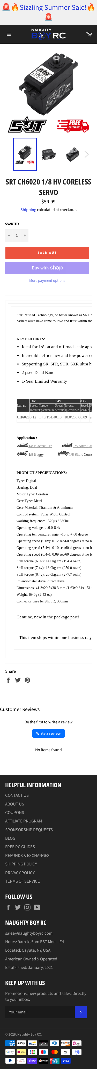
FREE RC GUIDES (20, 847)
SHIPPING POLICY (21, 864)
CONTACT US (17, 795)
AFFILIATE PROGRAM (23, 821)
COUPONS (14, 813)
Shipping (28, 210)
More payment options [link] (47, 280)
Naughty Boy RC (29, 1034)
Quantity (12, 224)
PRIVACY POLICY (20, 873)
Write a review (48, 733)
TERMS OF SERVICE (22, 881)
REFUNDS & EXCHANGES (27, 856)
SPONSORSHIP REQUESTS (29, 830)
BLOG (10, 838)
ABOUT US (14, 804)
